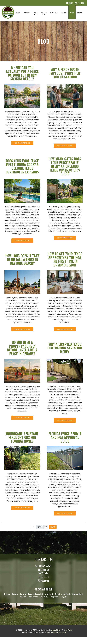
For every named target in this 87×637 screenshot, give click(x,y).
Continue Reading (22, 143)
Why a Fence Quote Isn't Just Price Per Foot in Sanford (65, 73)
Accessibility (55, 630)
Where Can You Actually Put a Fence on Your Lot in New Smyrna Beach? (22, 73)
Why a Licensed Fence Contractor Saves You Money (65, 347)
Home (18, 12)
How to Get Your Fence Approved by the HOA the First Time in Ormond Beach (65, 259)
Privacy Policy (67, 630)
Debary (7, 594)
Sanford (15, 594)
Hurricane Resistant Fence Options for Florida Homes (22, 437)
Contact (80, 12)
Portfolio (53, 12)
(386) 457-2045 (76, 2)
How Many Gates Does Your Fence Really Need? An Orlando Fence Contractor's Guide (64, 166)
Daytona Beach (34, 594)
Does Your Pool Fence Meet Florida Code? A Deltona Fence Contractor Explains (22, 166)
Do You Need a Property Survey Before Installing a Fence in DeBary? (22, 347)
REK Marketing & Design (56, 632)
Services (26, 12)
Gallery (64, 12)
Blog (72, 12)
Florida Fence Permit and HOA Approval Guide (64, 437)
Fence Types (35, 13)
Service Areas (44, 13)
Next (52, 527)
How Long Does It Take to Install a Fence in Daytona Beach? (22, 259)
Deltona (23, 594)
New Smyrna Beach (62, 594)
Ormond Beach (47, 594)
